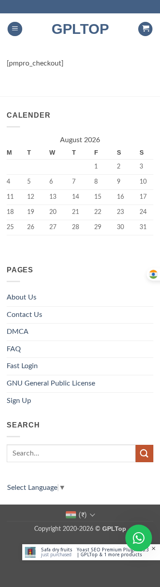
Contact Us (24, 314)
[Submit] (144, 453)
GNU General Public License (51, 383)
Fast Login (22, 365)
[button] (15, 29)
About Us (21, 297)
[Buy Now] (91, 552)
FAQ (14, 349)
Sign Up (19, 400)
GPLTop (80, 29)
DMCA (17, 331)
